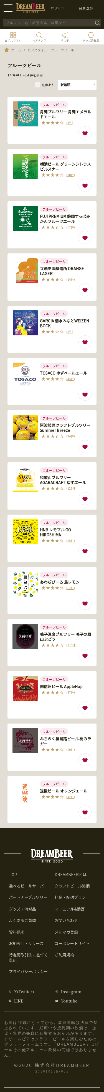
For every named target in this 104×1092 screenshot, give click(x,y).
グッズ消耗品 (91, 40)
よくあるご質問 (22, 920)
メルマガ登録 (66, 932)
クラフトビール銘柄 (72, 886)
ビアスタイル (13, 40)
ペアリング (39, 40)
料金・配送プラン (70, 897)
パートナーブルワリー (28, 897)
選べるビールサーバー (28, 886)
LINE (18, 1001)
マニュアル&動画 (70, 909)
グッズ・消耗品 (22, 909)
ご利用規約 (64, 955)
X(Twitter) (24, 991)
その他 (65, 40)
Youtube (69, 1001)
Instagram (71, 991)
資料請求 (16, 932)
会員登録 (86, 8)
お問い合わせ (66, 920)
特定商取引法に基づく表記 (28, 957)
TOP (13, 874)
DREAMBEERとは (71, 874)
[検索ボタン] (97, 22)
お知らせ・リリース (26, 943)
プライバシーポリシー (28, 971)
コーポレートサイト (72, 943)
